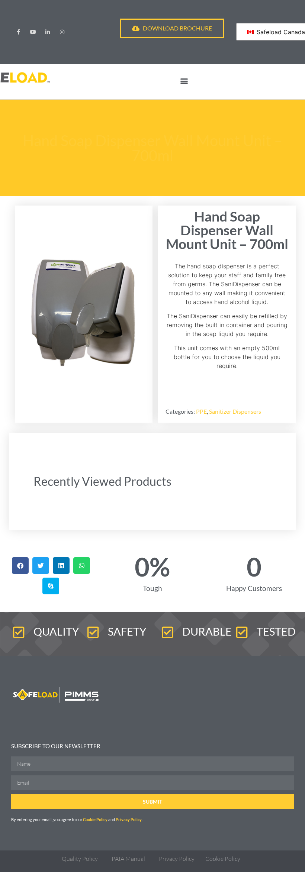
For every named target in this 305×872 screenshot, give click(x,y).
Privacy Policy (129, 819)
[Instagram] (62, 32)
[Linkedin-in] (47, 32)
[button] (184, 80)
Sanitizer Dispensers (235, 411)
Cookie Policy (95, 819)
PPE (201, 411)
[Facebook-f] (18, 32)
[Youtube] (33, 32)
